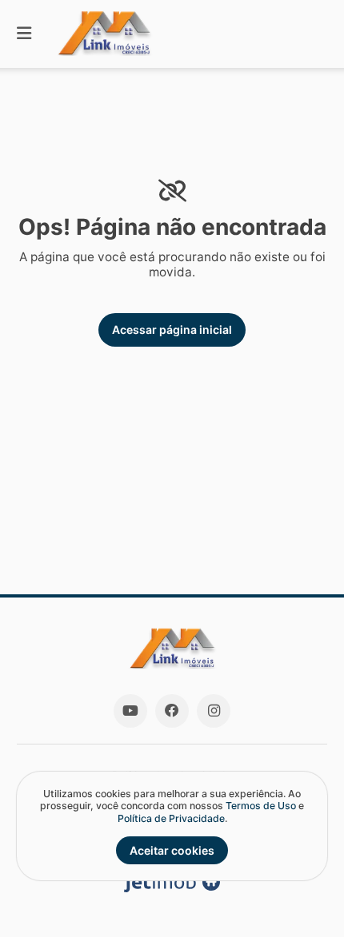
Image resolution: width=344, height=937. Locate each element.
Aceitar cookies (172, 850)
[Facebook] (172, 711)
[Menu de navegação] (24, 34)
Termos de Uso (261, 806)
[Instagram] (213, 711)
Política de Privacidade (171, 818)
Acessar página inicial (172, 329)
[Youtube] (130, 711)
